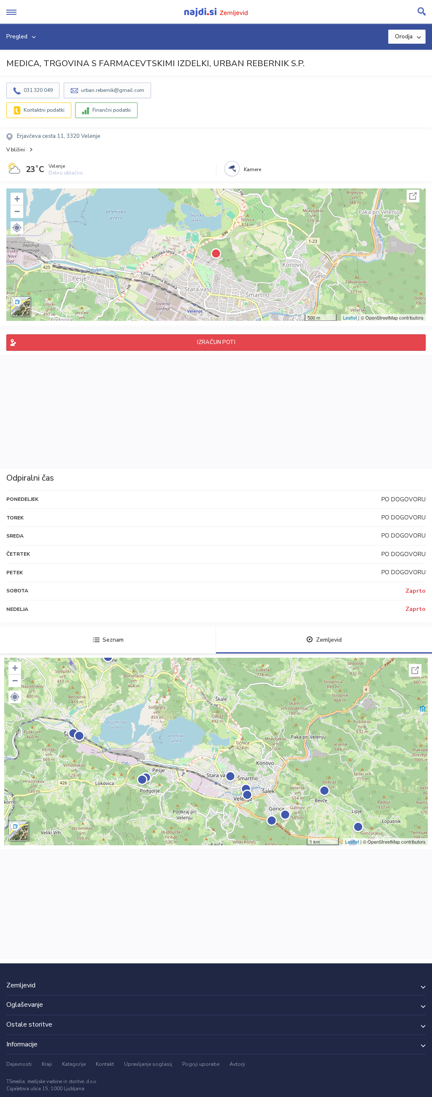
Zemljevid (329, 640)
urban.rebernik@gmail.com (112, 90)
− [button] (17, 211)
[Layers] (20, 306)
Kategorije (74, 1064)
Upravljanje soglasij (148, 1064)
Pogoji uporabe (200, 1064)
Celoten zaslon (413, 196)
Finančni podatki (111, 110)
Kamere (252, 169)
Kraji (47, 1064)
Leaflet (350, 317)
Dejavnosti (19, 1064)
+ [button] (17, 199)
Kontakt (105, 1064)
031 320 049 (38, 90)
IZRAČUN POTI (216, 342)
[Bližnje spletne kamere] (232, 168)
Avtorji (237, 1064)
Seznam (113, 640)
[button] (17, 227)
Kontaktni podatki (44, 110)
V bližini (15, 149)
